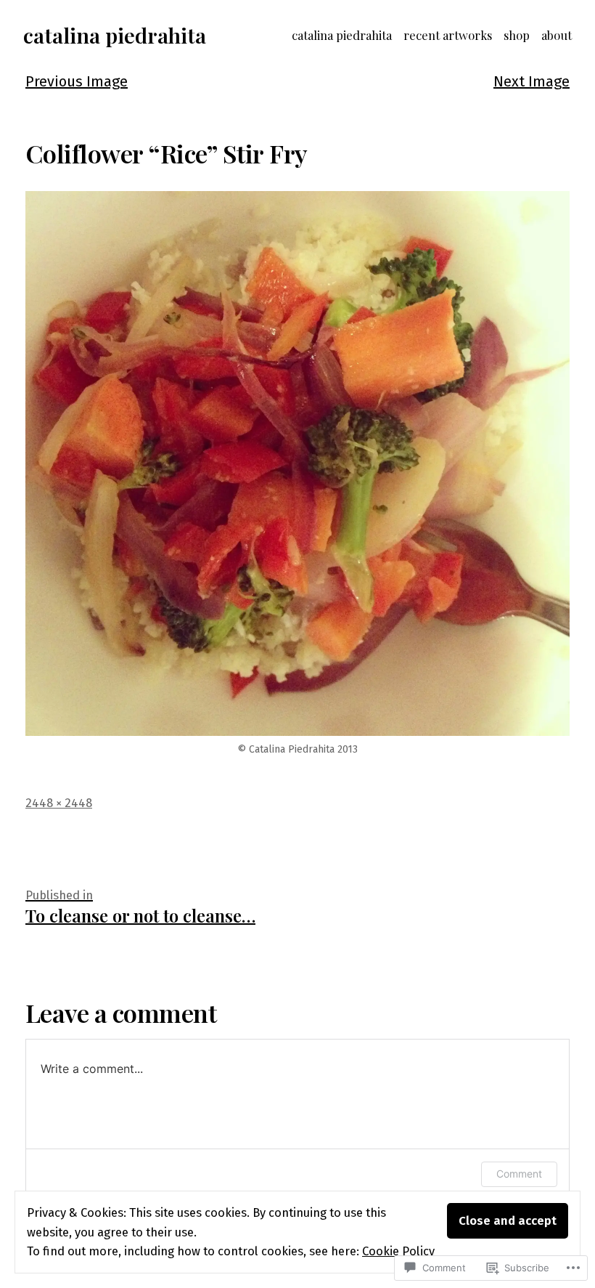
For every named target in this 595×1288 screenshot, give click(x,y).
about (556, 35)
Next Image (531, 81)
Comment (519, 1173)
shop (517, 35)
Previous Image (76, 81)
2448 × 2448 (58, 802)
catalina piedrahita (114, 35)
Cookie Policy (398, 1251)
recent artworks (447, 35)
